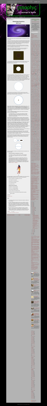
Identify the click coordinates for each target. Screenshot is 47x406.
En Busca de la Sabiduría (34, 35)
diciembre (34, 207)
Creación (10, 212)
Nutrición (37, 131)
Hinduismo (38, 93)
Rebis (36, 143)
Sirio (34, 151)
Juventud (32, 102)
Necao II (32, 128)
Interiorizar (32, 100)
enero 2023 (32, 364)
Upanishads (32, 157)
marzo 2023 (32, 362)
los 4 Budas (38, 116)
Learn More (36, 1)
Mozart (32, 126)
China (36, 57)
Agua (36, 42)
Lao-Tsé (35, 112)
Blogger (29, 404)
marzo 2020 (32, 396)
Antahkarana (36, 45)
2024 (32, 204)
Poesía (35, 139)
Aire (38, 42)
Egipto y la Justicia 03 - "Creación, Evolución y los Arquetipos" (35, 166)
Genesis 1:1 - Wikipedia (14, 162)
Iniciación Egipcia (35, 98)
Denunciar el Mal (33, 66)
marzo (33, 229)
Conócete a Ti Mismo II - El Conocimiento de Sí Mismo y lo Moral (35, 239)
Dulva (37, 68)
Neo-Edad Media (37, 128)
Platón (38, 138)
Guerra (35, 89)
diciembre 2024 (33, 343)
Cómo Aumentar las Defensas (34, 177)
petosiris (35, 138)
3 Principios (32, 40)
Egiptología (36, 71)
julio (33, 211)
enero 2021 (32, 386)
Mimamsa (33, 124)
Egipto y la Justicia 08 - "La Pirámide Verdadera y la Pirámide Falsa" (35, 173)
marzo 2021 (32, 384)
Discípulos (32, 67)
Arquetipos (38, 47)
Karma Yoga (32, 103)
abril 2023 (32, 361)
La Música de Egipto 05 (35, 110)
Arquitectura (32, 48)
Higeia (36, 92)
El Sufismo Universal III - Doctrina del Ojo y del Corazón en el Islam (35, 257)
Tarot (31, 154)
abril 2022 (32, 373)
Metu (39, 123)
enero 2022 (32, 376)
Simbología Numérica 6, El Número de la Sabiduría (35, 215)
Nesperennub (36, 129)
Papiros (35, 136)
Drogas (35, 68)
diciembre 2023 (33, 353)
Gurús (34, 90)
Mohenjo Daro (36, 125)
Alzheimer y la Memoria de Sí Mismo (35, 236)
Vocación (32, 159)
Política (38, 139)
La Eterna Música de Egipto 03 (37, 106)
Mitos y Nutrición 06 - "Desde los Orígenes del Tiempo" (35, 198)
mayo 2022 (32, 372)
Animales (32, 45)
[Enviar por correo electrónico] (11, 211)
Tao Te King (35, 153)
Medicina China (33, 120)
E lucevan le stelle (34, 400)
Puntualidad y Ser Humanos (34, 266)
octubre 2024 (32, 346)
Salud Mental (36, 147)
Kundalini (39, 103)
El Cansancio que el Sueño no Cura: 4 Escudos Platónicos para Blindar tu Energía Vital (36, 279)
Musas (38, 126)
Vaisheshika (35, 157)
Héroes (32, 92)
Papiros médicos (38, 136)
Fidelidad (35, 83)
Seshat (35, 149)
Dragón (31, 68)
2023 (32, 205)
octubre (33, 209)
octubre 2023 (32, 356)
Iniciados (39, 98)
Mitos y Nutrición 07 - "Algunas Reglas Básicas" (34, 199)
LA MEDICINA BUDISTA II (35, 221)
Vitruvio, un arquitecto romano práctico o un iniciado (36, 285)
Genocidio (35, 88)
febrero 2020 (32, 397)
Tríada (38, 156)
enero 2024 (32, 352)
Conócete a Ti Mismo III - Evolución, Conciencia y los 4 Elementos (35, 240)
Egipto (32, 71)
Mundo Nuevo (35, 126)
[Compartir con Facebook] (13, 211)
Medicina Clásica (38, 120)
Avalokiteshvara (36, 50)
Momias (39, 125)
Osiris (35, 134)
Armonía (35, 47)
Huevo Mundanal (13, 212)
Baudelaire (32, 52)
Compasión (32, 60)
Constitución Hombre (33, 62)
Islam (38, 100)
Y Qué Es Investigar (33, 269)
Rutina (35, 146)
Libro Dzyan (35, 115)
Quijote (36, 141)
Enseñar (39, 75)
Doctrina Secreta (37, 67)
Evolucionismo (32, 81)
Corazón (37, 62)
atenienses (33, 49)
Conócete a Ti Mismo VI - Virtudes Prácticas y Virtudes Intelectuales (35, 246)
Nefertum (34, 128)
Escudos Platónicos (33, 77)
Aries (33, 47)
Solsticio (36, 152)
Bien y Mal (38, 53)
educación (32, 70)
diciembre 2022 (33, 365)
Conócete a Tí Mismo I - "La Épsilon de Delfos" (36, 319)
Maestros (34, 118)
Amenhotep (32, 44)
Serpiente (33, 149)
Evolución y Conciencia (34, 80)
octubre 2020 (32, 390)
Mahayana (38, 118)
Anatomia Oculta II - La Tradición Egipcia (36, 296)
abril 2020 (32, 395)
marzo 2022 (32, 374)
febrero (33, 230)
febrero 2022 (32, 375)
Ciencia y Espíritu (33, 58)
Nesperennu (32, 129)
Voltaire (34, 159)
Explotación (37, 81)
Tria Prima (36, 156)
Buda (32, 54)
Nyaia (39, 131)
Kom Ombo (35, 103)
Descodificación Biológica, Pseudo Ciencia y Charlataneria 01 (35, 178)
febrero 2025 (32, 341)
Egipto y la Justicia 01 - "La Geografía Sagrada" (34, 163)
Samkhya (39, 147)
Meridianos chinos (36, 123)
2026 (32, 202)
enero (33, 231)
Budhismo (32, 55)
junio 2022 (32, 371)
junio (33, 212)
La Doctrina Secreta (33, 104)
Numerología (17, 212)
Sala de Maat (32, 147)
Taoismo (38, 153)
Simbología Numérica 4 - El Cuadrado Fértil (35, 224)
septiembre (34, 210)
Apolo (31, 47)
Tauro (33, 154)
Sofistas (34, 152)
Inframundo (32, 98)
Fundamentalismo (32, 87)
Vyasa (36, 159)
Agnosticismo (34, 42)
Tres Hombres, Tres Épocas (34, 268)
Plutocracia (32, 139)
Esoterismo (38, 77)
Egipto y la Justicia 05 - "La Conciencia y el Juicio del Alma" (34, 169)
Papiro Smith (32, 136)
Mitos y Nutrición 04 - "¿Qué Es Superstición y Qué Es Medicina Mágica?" (34, 195)
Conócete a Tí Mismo (35, 61)
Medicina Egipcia (34, 121)
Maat (31, 118)
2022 (32, 206)
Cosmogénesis (33, 63)
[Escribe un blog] (12, 211)
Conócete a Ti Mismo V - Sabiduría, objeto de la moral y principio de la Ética (35, 245)
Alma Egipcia (32, 34)
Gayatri (36, 87)
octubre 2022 (32, 368)
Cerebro (34, 57)
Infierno (34, 97)
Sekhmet (33, 148)
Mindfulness (36, 124)
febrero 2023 (32, 363)
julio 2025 (32, 337)
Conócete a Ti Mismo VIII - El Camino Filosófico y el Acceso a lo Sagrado (35, 250)
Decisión (35, 65)
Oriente (32, 133)
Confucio (39, 60)
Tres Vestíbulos (32, 156)
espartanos (35, 78)
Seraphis (35, 148)
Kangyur (35, 102)
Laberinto (32, 112)
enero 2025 (32, 342)
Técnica (38, 154)
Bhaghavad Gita (34, 53)
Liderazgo (35, 116)
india (31, 97)
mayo (33, 213)
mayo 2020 (32, 394)
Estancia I (38, 78)
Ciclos (38, 57)
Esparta (32, 78)
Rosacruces (32, 146)
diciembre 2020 (33, 387)
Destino (37, 66)
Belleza (34, 52)
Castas (31, 57)
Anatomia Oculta (37, 44)
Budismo (35, 55)
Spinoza (39, 152)
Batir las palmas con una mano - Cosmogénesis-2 (36, 308)
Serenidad (39, 148)
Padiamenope (37, 134)
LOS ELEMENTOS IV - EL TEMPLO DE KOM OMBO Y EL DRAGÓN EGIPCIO (36, 314)
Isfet (36, 100)
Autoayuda (32, 50)
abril (33, 214)
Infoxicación (37, 97)
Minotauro (39, 124)
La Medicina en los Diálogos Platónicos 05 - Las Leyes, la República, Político (34, 189)
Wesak (38, 159)
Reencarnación (36, 144)
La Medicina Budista (34, 222)
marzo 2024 (32, 351)
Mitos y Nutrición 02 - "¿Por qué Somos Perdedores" (34, 191)
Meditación (32, 123)
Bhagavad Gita (38, 52)
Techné (35, 154)
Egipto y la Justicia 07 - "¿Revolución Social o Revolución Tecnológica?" (35, 172)
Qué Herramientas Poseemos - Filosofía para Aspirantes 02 (34, 267)
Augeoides (38, 49)
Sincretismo (32, 151)
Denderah (38, 65)
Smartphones (37, 151)
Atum (35, 49)
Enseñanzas (36, 75)
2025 (32, 203)
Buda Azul (35, 54)
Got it (39, 1)
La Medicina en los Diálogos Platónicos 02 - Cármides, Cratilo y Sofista (35, 183)
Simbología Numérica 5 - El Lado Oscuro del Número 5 (35, 217)
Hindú (35, 93)
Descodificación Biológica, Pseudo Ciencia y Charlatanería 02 (35, 180)
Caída (38, 55)
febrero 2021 (32, 385)
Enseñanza (33, 75)
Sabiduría (38, 146)
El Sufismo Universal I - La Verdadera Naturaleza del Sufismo (35, 254)
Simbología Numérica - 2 (35, 228)
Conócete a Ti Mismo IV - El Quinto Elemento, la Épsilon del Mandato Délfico (35, 243)
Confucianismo (35, 60)
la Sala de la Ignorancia (37, 111)
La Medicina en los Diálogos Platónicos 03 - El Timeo (34, 185)
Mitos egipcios (32, 125)
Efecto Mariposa (37, 70)
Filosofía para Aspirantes (34, 36)
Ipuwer (34, 100)
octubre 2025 (32, 336)
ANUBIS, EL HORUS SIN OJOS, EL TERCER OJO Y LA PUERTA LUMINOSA (36, 302)
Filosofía (38, 83)
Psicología (32, 141)
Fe (33, 83)
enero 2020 (32, 398)
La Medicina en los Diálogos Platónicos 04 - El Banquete (34, 186)
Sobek (32, 152)
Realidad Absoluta (33, 143)
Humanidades (37, 95)
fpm (22, 404)
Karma (38, 102)
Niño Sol (39, 129)
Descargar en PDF (9, 196)
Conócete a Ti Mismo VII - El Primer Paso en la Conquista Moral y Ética (35, 248)
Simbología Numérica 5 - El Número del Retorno (35, 220)
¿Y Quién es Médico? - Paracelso (35, 176)
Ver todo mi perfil (33, 401)
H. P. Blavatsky (37, 90)
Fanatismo (35, 82)
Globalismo (32, 89)
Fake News (32, 82)
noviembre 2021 (33, 378)
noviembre (34, 208)
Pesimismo (32, 138)
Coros (39, 62)
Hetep (34, 92)
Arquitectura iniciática (37, 48)
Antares (39, 45)
